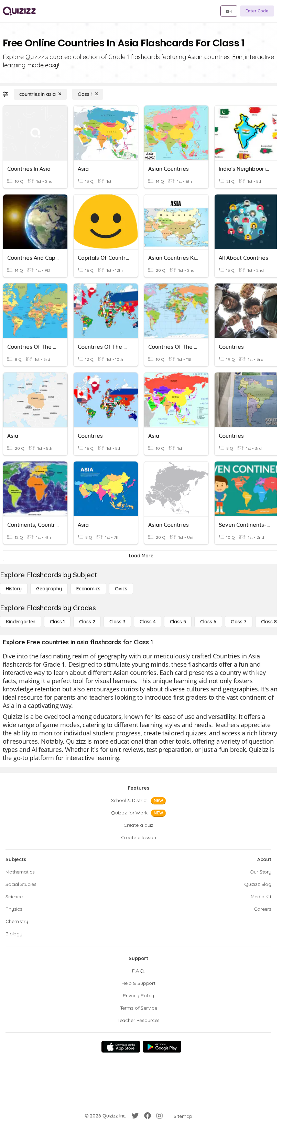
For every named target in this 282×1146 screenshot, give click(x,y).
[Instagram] (159, 1115)
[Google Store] (162, 1047)
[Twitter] (135, 1115)
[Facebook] (147, 1115)
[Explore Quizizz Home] (19, 11)
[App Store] (120, 1047)
